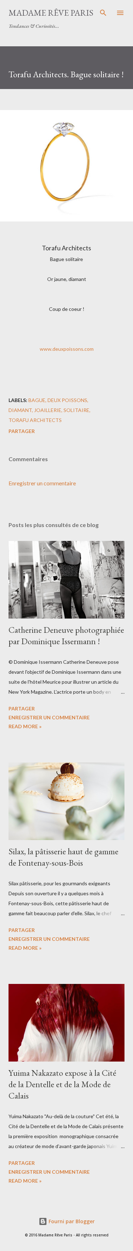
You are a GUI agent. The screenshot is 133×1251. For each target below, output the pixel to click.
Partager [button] (22, 431)
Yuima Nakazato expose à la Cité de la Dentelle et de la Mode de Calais (62, 1084)
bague (36, 400)
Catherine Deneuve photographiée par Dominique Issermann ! (66, 635)
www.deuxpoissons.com (67, 349)
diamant (20, 410)
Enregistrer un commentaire (42, 483)
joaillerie (47, 410)
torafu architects (35, 420)
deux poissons (67, 400)
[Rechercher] (103, 13)
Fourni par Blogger (71, 1221)
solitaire (76, 410)
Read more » (25, 726)
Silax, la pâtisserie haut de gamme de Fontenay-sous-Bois (63, 857)
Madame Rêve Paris (51, 12)
